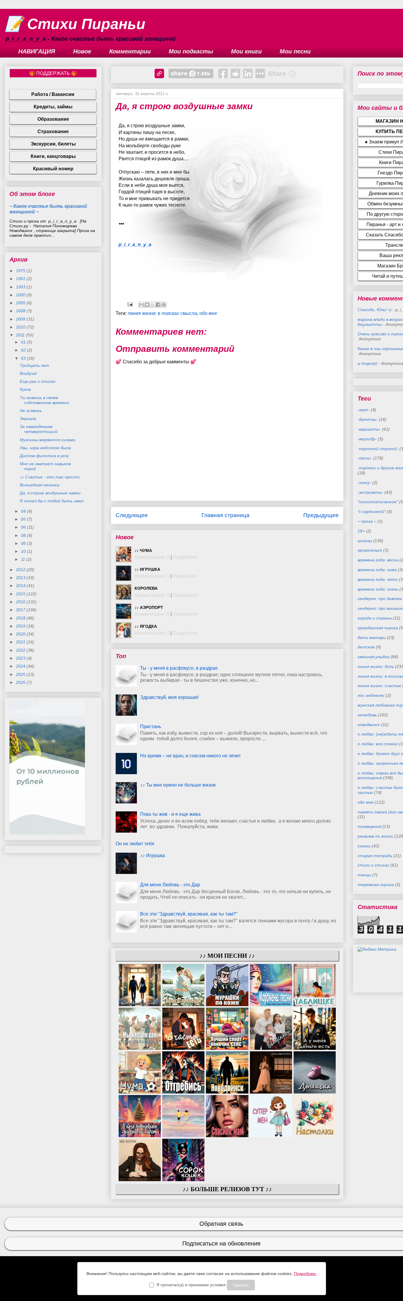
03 (24, 358)
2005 (21, 302)
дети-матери (372, 637)
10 (24, 551)
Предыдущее (321, 515)
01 (24, 342)
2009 (21, 319)
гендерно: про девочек (380, 598)
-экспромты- (370, 492)
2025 (21, 674)
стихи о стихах (373, 865)
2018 (21, 618)
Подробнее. (305, 1273)
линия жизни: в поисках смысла (162, 313)
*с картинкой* (372, 511)
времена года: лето (378, 579)
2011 (21, 335)
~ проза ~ (367, 521)
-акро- (364, 409)
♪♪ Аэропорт (149, 607)
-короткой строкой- (378, 448)
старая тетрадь (375, 855)
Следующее (132, 515)
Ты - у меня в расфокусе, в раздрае (179, 668)
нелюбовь (367, 714)
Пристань (150, 726)
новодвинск (369, 724)
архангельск (370, 550)
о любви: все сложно (378, 743)
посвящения (369, 826)
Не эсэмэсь (31, 410)
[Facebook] (223, 73)
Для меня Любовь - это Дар (170, 884)
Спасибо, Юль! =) (374, 309)
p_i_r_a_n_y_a (135, 244)
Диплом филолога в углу (44, 455)
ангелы (365, 540)
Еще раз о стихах (37, 381)
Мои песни (295, 51)
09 (24, 543)
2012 (21, 569)
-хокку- (364, 482)
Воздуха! (28, 373)
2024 (21, 666)
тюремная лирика (376, 884)
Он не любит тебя (135, 843)
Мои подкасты (191, 51)
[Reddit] (235, 73)
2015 (21, 593)
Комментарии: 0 (152, 557)
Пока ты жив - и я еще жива (170, 814)
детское (366, 647)
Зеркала (28, 418)
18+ (361, 531)
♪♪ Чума (143, 550)
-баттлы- (368, 419)
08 (24, 535)
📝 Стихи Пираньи (75, 24)
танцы (364, 874)
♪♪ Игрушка (147, 569)
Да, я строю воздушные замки (50, 493)
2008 (21, 310)
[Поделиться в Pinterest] (164, 305)
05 (24, 519)
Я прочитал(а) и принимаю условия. (191, 1284)
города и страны (375, 618)
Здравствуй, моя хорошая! (169, 697)
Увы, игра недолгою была (45, 447)
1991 (21, 278)
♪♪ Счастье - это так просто (50, 477)
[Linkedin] (248, 73)
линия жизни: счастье (379, 685)
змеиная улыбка (373, 656)
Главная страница (226, 515)
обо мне (208, 313)
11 (23, 559)
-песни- (365, 458)
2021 (21, 642)
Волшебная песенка (39, 485)
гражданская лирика (378, 627)
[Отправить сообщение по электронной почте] (129, 304)
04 (24, 511)
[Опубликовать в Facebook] (158, 305)
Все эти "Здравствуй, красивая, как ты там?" (188, 913)
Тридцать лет (34, 365)
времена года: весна (378, 560)
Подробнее (185, 557)
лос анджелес (371, 695)
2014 (21, 585)
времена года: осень (378, 589)
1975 (21, 270)
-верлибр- (367, 439)
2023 (21, 658)
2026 (21, 682)
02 (24, 350)
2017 (21, 609)
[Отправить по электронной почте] (141, 305)
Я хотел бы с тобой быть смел (51, 501)
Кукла (25, 389)
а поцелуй (367, 363)
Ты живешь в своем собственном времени (44, 400)
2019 (21, 626)
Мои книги (246, 51)
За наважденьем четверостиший (39, 429)
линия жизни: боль (376, 666)
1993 (21, 287)
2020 (21, 634)
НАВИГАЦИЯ (36, 51)
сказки (364, 846)
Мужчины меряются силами (48, 439)
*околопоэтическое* (378, 501)
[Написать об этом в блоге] (147, 305)
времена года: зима (377, 569)
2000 (21, 294)
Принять (241, 1285)
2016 (21, 601)
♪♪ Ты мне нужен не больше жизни (178, 784)
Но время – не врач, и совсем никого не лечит (190, 755)
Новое (82, 51)
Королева (146, 588)
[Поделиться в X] (152, 305)
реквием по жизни (375, 836)
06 (24, 527)
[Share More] (260, 73)
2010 (21, 327)
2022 (21, 650)
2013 (21, 577)
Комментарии (130, 51)
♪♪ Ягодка (146, 626)
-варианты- (369, 429)
